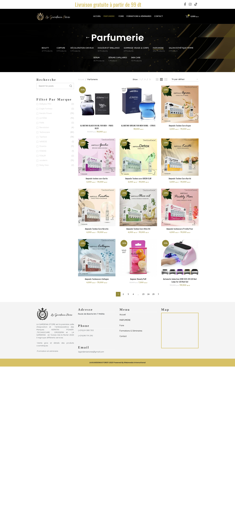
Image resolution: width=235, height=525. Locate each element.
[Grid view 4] (165, 79)
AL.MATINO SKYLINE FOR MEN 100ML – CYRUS (138, 125)
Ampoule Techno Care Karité (180, 178)
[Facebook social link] (185, 4)
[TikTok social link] (196, 4)
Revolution (44, 127)
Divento (42, 146)
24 (148, 294)
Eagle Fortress (45, 108)
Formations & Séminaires (131, 331)
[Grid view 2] (157, 79)
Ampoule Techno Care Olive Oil (138, 228)
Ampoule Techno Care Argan (180, 125)
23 (143, 294)
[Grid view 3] (161, 79)
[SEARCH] (71, 86)
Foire (122, 325)
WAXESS (43, 141)
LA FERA (43, 118)
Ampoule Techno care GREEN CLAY (138, 178)
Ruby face (44, 165)
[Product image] (138, 104)
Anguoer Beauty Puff (138, 278)
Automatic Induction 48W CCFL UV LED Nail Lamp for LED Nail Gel (180, 280)
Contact (123, 336)
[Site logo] (53, 16)
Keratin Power (45, 113)
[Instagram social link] (190, 4)
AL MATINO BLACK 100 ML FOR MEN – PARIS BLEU (96, 127)
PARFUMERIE (125, 320)
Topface (43, 137)
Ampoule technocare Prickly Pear (179, 228)
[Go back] (87, 37)
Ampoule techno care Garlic (97, 178)
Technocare (44, 132)
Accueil (81, 79)
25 (153, 294)
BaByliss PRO (45, 104)
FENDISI (42, 151)
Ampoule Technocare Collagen (97, 278)
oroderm (43, 160)
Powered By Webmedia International (130, 362)
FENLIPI (42, 156)
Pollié (41, 122)
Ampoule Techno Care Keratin (96, 228)
